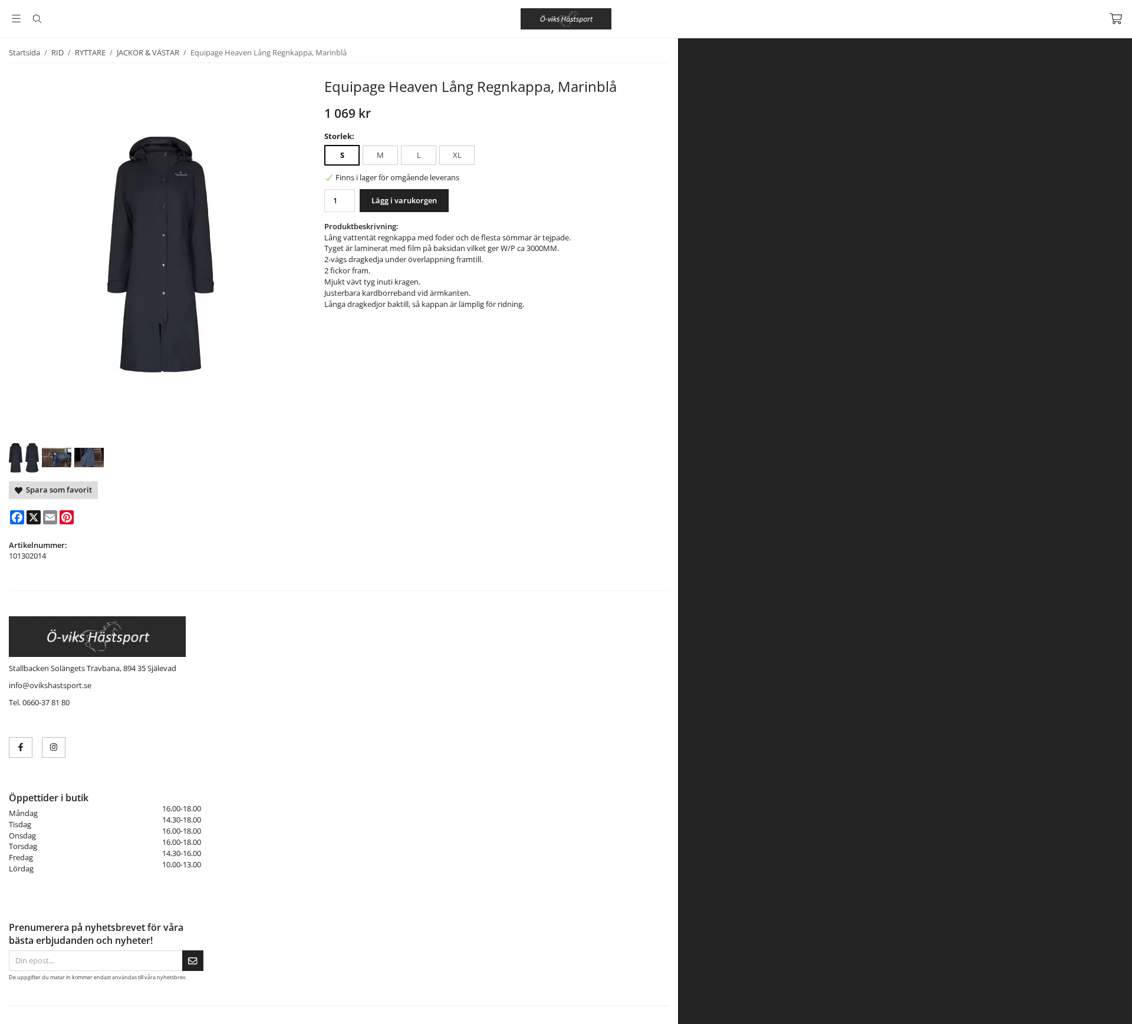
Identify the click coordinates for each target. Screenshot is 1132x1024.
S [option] (342, 155)
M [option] (380, 155)
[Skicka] (192, 960)
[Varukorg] (1115, 18)
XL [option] (457, 155)
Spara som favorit (57, 489)
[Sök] (37, 19)
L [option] (419, 155)
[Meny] (16, 18)
